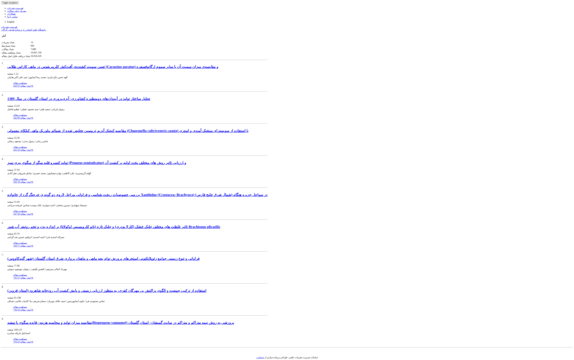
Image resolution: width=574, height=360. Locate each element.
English (10, 21)
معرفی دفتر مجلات (16, 11)
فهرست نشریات (15, 8)
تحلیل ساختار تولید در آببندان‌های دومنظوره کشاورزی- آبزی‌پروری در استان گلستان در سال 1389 (78, 99)
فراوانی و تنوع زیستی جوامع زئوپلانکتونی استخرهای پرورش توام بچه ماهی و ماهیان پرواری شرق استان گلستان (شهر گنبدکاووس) (103, 259)
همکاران (11, 14)
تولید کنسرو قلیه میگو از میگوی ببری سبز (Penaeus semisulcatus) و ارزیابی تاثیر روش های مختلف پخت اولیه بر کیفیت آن (96, 163)
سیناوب (260, 357)
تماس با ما (12, 16)
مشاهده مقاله (20, 83)
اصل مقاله (23, 86)
